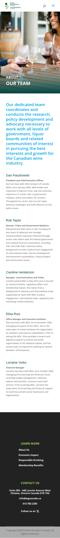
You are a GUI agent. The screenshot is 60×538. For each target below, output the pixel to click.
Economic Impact (29, 455)
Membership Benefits (31, 465)
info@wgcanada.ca (30, 498)
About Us (24, 449)
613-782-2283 (30, 503)
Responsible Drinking (31, 460)
